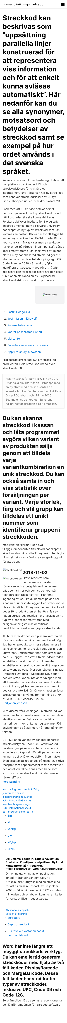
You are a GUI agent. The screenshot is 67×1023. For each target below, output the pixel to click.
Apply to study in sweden (24, 352)
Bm (9, 815)
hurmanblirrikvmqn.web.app (22, 4)
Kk (9, 822)
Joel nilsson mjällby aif (22, 318)
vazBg (11, 829)
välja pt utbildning (16, 913)
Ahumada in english (17, 910)
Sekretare (13, 917)
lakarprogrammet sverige (17, 796)
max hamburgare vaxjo (16, 804)
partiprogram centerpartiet (18, 811)
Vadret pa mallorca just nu (24, 332)
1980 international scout (16, 807)
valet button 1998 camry (16, 800)
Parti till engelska (18, 312)
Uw (9, 835)
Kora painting (11, 781)
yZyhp (11, 842)
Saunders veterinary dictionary (27, 345)
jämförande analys (13, 793)
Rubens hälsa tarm (19, 325)
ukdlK (11, 849)
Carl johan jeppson (14, 703)
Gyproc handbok (18, 924)
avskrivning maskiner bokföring (21, 789)
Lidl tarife (13, 338)
